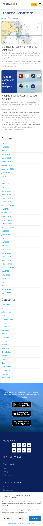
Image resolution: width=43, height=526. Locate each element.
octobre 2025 (7, 165)
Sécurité (5, 374)
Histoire (4, 334)
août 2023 (5, 231)
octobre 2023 (7, 224)
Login (34, 4)
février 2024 (6, 213)
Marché (4, 341)
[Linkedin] (14, 445)
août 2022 (5, 271)
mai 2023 (5, 238)
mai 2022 (5, 282)
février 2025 (6, 191)
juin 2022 (5, 278)
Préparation (6, 356)
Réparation (6, 370)
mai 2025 (5, 180)
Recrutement (6, 367)
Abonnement (6, 305)
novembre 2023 (7, 220)
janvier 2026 (6, 158)
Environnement (7, 319)
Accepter (35, 518)
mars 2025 (6, 187)
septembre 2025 (8, 169)
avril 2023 (5, 242)
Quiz (3, 363)
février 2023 (6, 249)
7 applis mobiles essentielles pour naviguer (20, 97)
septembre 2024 (8, 205)
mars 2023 (6, 246)
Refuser (21, 518)
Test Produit (6, 378)
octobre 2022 (7, 264)
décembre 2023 (7, 216)
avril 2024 (5, 209)
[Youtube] (29, 445)
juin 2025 (5, 176)
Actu (3, 308)
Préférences (8, 518)
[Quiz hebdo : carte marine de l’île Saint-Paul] (22, 32)
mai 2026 (5, 143)
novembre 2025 (7, 162)
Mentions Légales (30, 523)
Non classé (5, 348)
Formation (5, 330)
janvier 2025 (6, 194)
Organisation (6, 352)
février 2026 (6, 154)
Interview (5, 337)
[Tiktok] (24, 450)
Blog (3, 315)
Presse (4, 359)
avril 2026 (5, 147)
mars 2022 (6, 286)
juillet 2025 (6, 173)
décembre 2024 (7, 198)
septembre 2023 (8, 227)
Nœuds (4, 345)
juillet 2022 (6, 275)
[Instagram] (19, 445)
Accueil (4, 18)
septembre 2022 (8, 267)
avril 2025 (5, 183)
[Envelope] (29, 450)
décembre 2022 (7, 256)
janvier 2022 (6, 293)
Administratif (6, 312)
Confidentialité (12, 523)
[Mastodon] (19, 450)
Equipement (6, 326)
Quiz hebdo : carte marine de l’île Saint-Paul (19, 48)
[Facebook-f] (24, 445)
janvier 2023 (6, 253)
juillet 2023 (6, 235)
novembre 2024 (7, 202)
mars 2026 (6, 151)
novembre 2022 (7, 260)
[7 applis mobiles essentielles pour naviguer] (22, 81)
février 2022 (6, 289)
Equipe (4, 323)
